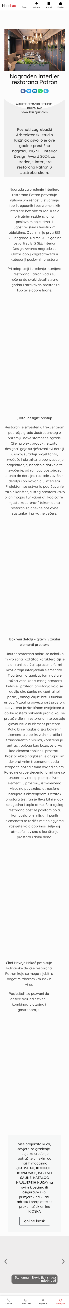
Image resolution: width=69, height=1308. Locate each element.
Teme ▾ (24, 7)
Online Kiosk (26, 1303)
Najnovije (36, 7)
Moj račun (43, 1303)
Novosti (49, 7)
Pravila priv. (60, 1303)
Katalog (61, 7)
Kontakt (9, 1303)
